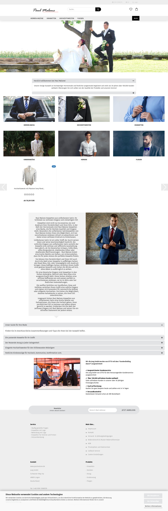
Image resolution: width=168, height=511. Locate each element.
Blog (136, 18)
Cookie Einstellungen (95, 454)
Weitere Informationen (153, 506)
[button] (136, 9)
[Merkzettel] (131, 9)
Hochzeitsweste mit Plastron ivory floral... (29, 189)
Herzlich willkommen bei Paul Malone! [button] (49, 81)
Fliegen (80, 18)
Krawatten (51, 18)
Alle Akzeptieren (153, 496)
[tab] (84, 81)
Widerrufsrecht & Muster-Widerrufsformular (104, 440)
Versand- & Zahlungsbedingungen (100, 436)
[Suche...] (98, 9)
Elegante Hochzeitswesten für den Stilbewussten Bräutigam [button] (30, 348)
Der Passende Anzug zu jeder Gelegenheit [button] (22, 343)
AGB (89, 443)
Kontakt (91, 432)
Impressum (92, 429)
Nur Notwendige (153, 501)
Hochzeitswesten (66, 18)
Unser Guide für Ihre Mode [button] (16, 325)
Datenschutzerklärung (13, 502)
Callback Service (94, 451)
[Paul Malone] (45, 10)
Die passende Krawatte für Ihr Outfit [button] (20, 337)
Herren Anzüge (37, 18)
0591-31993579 (117, 2)
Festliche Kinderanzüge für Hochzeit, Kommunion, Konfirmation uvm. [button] (33, 353)
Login (136, 2)
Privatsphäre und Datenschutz (99, 447)
